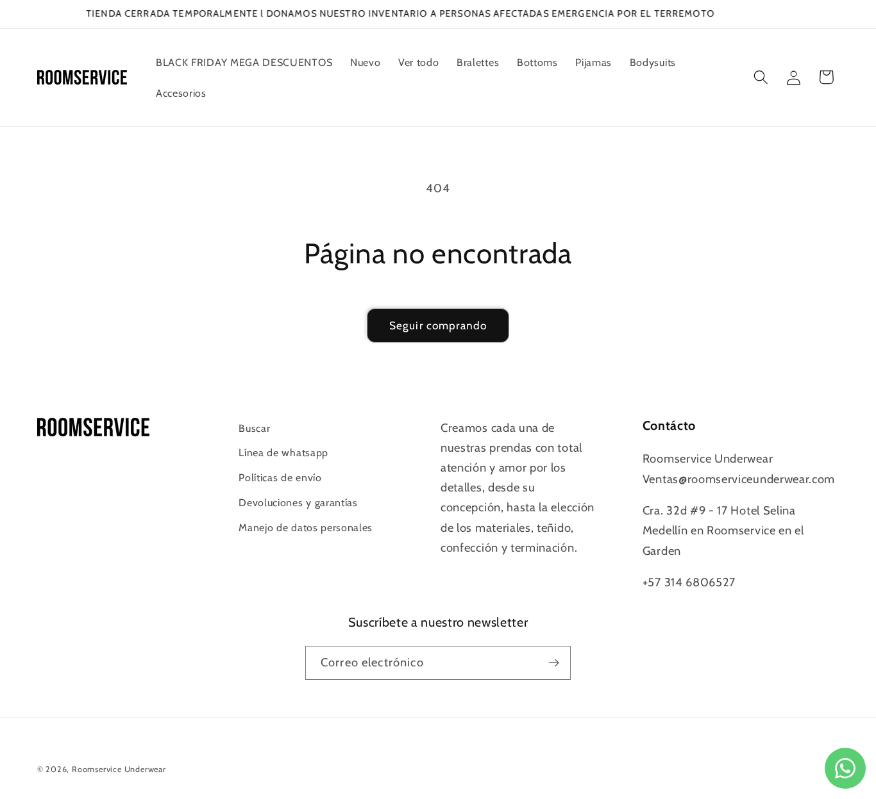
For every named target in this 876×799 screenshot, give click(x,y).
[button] (761, 77)
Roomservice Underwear (119, 769)
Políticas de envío (280, 477)
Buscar (254, 428)
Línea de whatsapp (283, 452)
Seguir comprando (438, 325)
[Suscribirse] (553, 663)
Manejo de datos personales (306, 527)
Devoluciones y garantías (298, 502)
